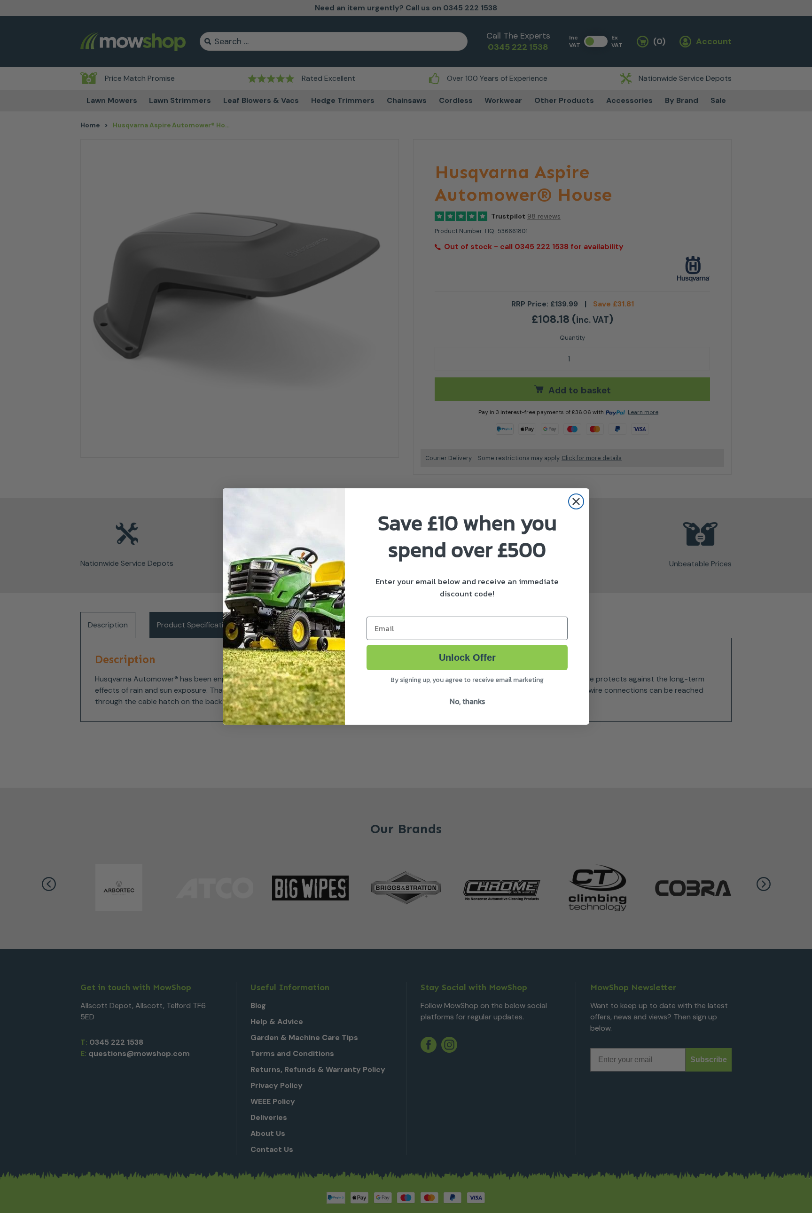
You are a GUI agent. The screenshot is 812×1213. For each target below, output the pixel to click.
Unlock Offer (467, 657)
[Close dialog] (576, 501)
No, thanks (467, 701)
